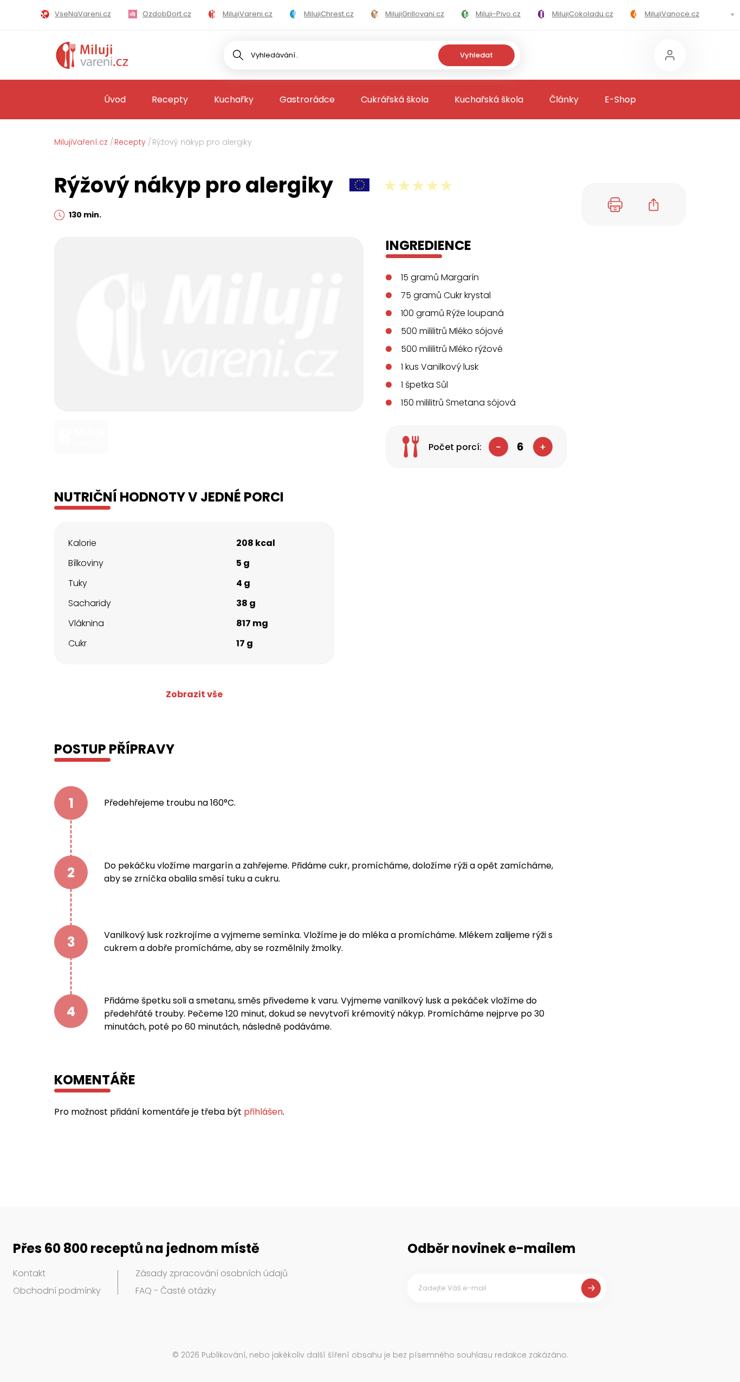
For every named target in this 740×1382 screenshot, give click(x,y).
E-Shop (620, 99)
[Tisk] (615, 204)
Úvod (115, 99)
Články (564, 99)
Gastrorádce (307, 99)
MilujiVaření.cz (81, 142)
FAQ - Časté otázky (175, 1290)
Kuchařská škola (489, 99)
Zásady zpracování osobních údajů (211, 1273)
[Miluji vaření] (92, 55)
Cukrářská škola (395, 99)
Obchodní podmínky (57, 1290)
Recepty (170, 99)
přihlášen (263, 1111)
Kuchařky (234, 99)
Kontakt (29, 1273)
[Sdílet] (654, 204)
